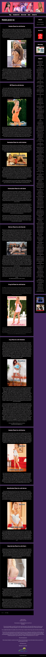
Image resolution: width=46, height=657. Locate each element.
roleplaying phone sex (40, 247)
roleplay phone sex (40, 246)
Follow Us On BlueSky (40, 24)
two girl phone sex (40, 285)
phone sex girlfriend (40, 227)
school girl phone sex (40, 248)
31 (5, 612)
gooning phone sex (40, 176)
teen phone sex (40, 279)
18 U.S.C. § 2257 (35, 635)
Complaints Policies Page (28, 629)
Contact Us (34, 15)
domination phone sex (40, 132)
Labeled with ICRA (23, 620)
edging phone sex (40, 135)
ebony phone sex (40, 134)
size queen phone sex (40, 256)
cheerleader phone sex (40, 106)
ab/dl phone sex (40, 62)
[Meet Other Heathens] (40, 52)
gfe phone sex (40, 167)
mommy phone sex (40, 200)
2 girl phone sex (40, 61)
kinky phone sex (40, 192)
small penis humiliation (40, 259)
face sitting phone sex (40, 149)
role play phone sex (40, 244)
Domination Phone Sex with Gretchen (16, 142)
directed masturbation (40, 130)
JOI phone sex (40, 191)
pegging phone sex (40, 219)
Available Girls (16, 15)
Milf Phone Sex (40, 199)
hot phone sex (40, 181)
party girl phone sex (40, 217)
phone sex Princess (40, 231)
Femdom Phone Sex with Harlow (17, 26)
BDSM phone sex (40, 76)
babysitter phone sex (40, 70)
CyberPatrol (29, 622)
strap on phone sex (40, 271)
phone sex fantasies (40, 224)
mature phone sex (40, 197)
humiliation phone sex (40, 183)
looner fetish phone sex (40, 196)
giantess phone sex (40, 168)
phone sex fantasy (40, 226)
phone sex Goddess (40, 228)
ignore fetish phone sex (40, 185)
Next (7, 612)
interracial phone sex (40, 189)
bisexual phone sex (40, 85)
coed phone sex (40, 114)
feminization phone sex (40, 156)
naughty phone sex (40, 203)
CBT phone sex (40, 98)
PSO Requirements (23, 643)
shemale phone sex (40, 251)
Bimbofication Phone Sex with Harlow (17, 488)
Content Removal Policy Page (39, 629)
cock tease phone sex (40, 112)
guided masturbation (40, 177)
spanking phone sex (40, 267)
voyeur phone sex (40, 288)
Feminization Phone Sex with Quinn (17, 188)
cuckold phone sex (40, 123)
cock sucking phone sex (40, 111)
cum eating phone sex (40, 127)
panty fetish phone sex (40, 212)
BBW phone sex (40, 74)
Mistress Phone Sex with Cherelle (16, 227)
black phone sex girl (40, 89)
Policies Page (21, 629)
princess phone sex (40, 238)
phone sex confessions (40, 223)
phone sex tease (40, 234)
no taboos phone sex (40, 206)
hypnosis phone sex (40, 184)
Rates (29, 15)
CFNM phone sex (40, 100)
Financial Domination (40, 159)
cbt (40, 96)
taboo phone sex (40, 274)
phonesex (40, 235)
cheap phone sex (40, 102)
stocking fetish (40, 269)
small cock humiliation (40, 258)
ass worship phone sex (40, 69)
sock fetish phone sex (40, 265)
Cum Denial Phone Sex (40, 126)
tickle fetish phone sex (40, 280)
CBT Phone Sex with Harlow (17, 85)
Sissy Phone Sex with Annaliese (17, 340)
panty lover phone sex (40, 214)
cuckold (40, 120)
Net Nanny (23, 624)
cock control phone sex (40, 109)
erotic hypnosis (40, 139)
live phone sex (40, 195)
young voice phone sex (40, 291)
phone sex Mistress (40, 230)
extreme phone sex (40, 148)
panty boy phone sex (40, 211)
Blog (10, 15)
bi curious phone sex (40, 77)
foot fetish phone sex (40, 164)
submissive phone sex (40, 272)
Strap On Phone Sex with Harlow (16, 284)
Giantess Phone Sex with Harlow (16, 430)
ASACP (22, 619)
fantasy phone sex (40, 151)
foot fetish (40, 163)
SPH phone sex (40, 268)
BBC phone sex (40, 73)
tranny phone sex (40, 284)
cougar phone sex (40, 115)
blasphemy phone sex (40, 90)
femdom (40, 154)
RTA (24, 619)
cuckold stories (40, 124)
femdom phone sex (40, 155)
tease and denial (40, 275)
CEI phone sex (40, 99)
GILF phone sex (40, 170)
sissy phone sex (40, 252)
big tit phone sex (40, 81)
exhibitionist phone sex (40, 147)
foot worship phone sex (40, 166)
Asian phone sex (40, 67)
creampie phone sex (40, 116)
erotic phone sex (40, 143)
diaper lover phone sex (40, 128)
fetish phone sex (40, 158)
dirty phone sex (40, 131)
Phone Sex (40, 220)
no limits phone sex (40, 204)
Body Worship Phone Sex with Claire (17, 546)
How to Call (23, 15)
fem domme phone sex (40, 152)
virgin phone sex (40, 287)
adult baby (40, 64)
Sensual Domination (40, 250)
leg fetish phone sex (40, 193)
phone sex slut (40, 232)
